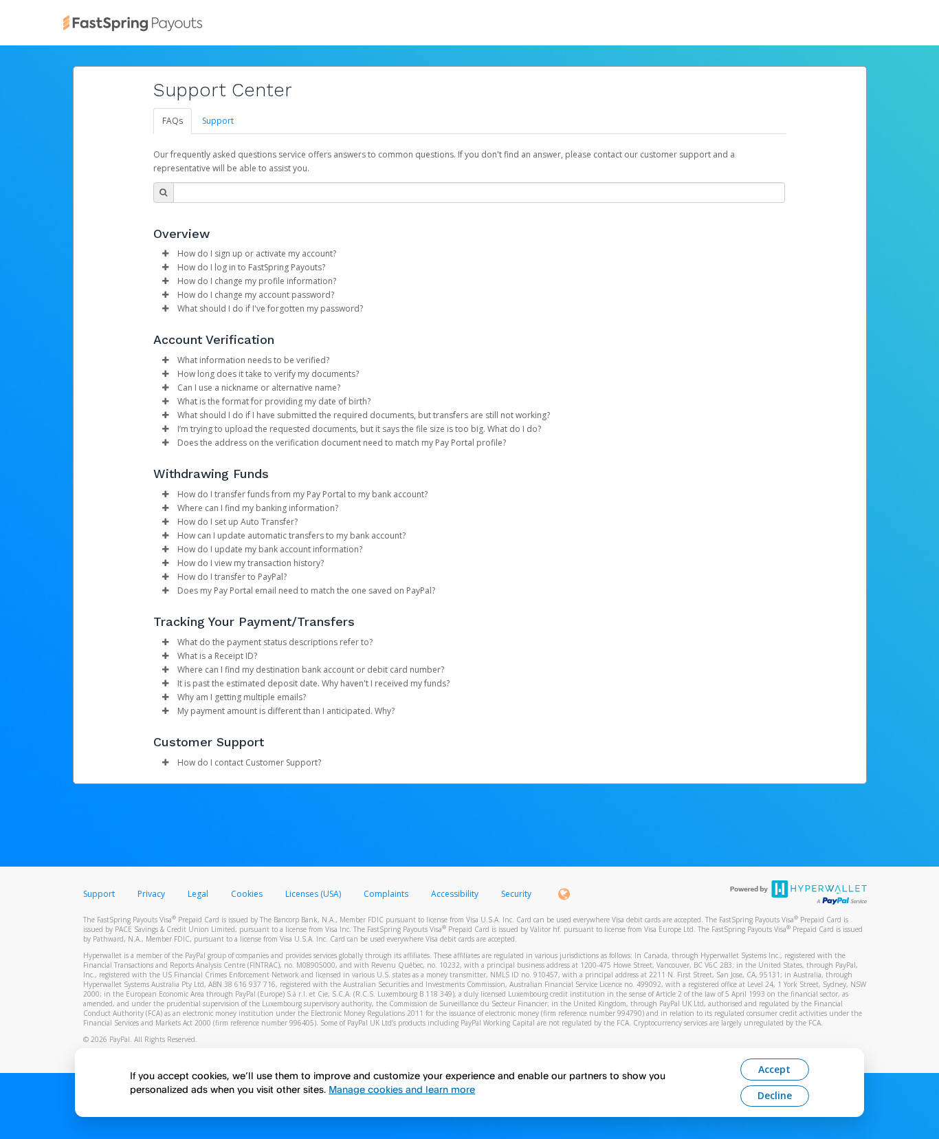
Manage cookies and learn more (402, 1089)
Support (218, 121)
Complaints (387, 894)
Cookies (247, 894)
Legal (198, 894)
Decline (775, 1095)
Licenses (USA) (314, 894)
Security (516, 894)
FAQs (172, 121)
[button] (165, 254)
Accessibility (454, 894)
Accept (774, 1069)
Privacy (151, 894)
